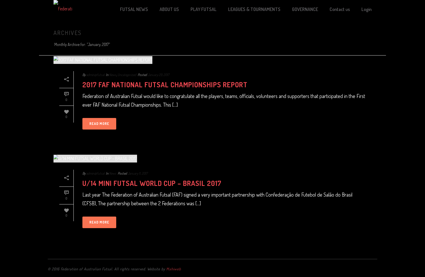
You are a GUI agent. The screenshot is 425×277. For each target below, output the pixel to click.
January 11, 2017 (138, 173)
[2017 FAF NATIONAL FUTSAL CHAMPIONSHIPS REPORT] (212, 60)
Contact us (340, 9)
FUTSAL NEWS (134, 9)
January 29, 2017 (158, 75)
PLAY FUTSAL (204, 9)
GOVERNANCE (305, 9)
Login (366, 9)
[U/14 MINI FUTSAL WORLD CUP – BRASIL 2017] (212, 158)
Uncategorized (126, 75)
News (112, 75)
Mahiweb (173, 269)
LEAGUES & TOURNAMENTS (254, 9)
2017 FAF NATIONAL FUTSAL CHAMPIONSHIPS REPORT (164, 84)
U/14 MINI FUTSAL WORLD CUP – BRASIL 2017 (151, 183)
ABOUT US (169, 9)
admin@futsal (95, 75)
